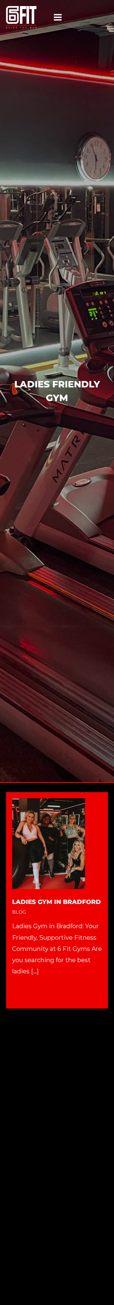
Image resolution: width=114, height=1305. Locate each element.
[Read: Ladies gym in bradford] (48, 843)
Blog (19, 912)
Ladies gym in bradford (56, 901)
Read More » (30, 992)
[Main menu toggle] (58, 17)
